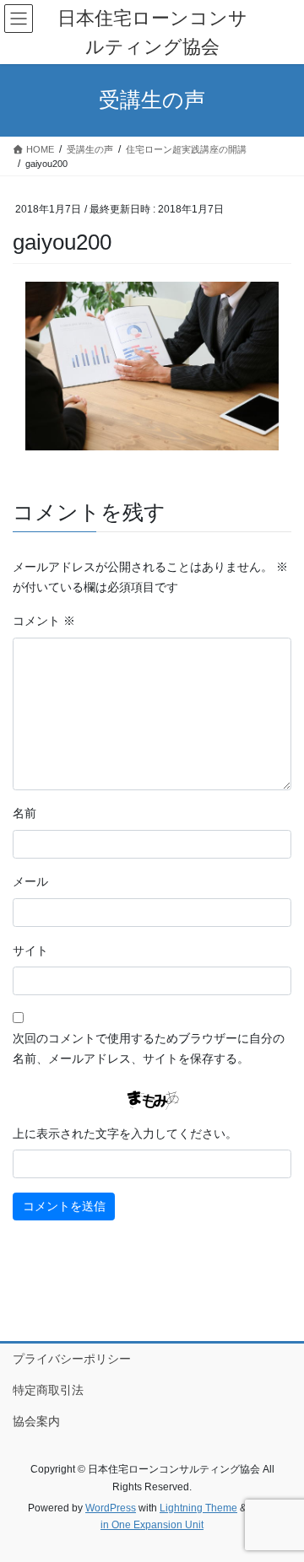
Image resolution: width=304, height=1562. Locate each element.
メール (30, 881)
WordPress (110, 1508)
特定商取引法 (48, 1390)
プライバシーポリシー (72, 1358)
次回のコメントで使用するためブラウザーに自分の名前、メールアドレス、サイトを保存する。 (149, 1048)
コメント (44, 620)
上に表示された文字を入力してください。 (125, 1133)
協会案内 (36, 1421)
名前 (24, 813)
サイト (30, 950)
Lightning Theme (198, 1508)
